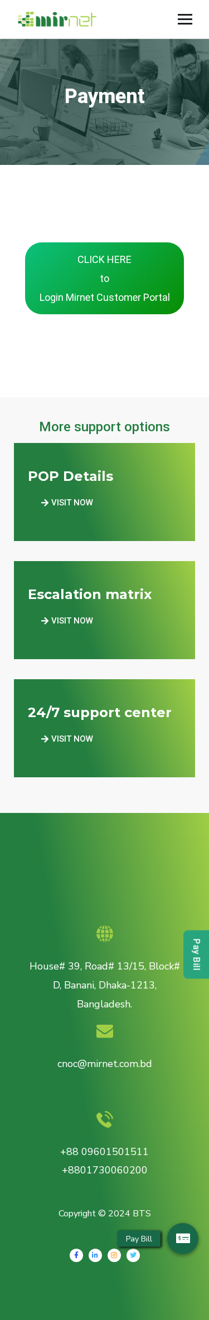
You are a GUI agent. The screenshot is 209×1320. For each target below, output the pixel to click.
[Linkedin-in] (95, 1255)
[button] (67, 503)
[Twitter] (133, 1255)
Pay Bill (196, 955)
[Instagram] (114, 1255)
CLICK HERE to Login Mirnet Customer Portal (105, 278)
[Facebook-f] (76, 1255)
